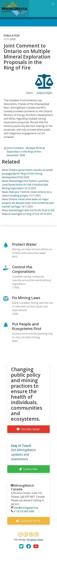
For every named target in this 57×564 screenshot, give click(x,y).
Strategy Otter (35, 539)
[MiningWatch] (14, 8)
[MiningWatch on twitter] (21, 546)
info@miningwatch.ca (26, 507)
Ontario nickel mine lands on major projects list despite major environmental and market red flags (28, 203)
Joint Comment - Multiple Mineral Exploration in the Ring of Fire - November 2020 (26, 151)
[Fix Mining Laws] (44, 86)
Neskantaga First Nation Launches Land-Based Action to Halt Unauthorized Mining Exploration (25, 184)
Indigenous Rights (44, 93)
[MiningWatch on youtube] (36, 546)
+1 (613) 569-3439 (24, 511)
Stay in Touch (21, 446)
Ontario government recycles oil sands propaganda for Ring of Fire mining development (27, 173)
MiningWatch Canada (22, 487)
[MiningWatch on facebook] (29, 546)
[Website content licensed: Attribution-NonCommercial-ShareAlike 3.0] (28, 535)
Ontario (29, 93)
